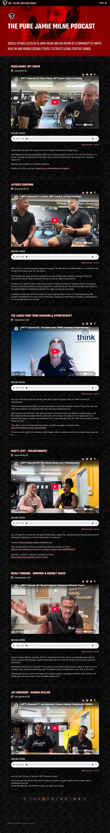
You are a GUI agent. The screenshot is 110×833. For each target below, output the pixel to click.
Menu (101, 3)
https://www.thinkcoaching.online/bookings (28, 428)
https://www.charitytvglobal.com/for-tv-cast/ (29, 557)
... (70, 799)
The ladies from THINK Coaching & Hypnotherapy (41, 316)
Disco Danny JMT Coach (25, 66)
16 (79, 799)
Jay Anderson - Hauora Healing (30, 692)
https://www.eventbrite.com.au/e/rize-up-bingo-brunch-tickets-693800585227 (43, 549)
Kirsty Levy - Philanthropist (29, 451)
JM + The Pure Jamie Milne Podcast (22, 3)
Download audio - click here (91, 144)
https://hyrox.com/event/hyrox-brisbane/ (52, 168)
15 (75, 799)
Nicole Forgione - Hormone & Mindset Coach (38, 573)
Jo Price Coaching (22, 185)
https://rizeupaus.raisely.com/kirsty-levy (35, 542)
